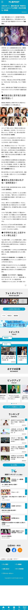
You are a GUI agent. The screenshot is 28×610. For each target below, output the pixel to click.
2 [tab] (13, 403)
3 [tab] (14, 403)
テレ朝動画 (18, 564)
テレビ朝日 (5, 564)
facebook (14, 550)
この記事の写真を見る (14, 309)
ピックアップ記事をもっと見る (14, 407)
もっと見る (14, 465)
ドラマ (3, 315)
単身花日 (20, 275)
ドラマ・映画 (9, 559)
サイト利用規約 (20, 569)
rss (20, 550)
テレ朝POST (14, 2)
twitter (8, 550)
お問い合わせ (6, 569)
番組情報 (16, 315)
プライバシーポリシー (8, 573)
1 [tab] (11, 403)
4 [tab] (16, 403)
